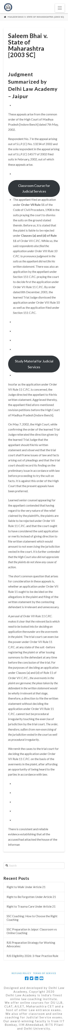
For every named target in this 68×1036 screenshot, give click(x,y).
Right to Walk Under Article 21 (26, 887)
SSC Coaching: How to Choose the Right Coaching (32, 917)
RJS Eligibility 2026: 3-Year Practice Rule (32, 956)
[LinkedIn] (36, 978)
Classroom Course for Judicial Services (34, 188)
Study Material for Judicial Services (34, 364)
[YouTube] (41, 978)
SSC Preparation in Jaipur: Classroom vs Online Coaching (32, 931)
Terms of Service (44, 973)
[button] (60, 8)
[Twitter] (31, 978)
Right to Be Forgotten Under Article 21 (31, 896)
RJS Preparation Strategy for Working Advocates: (31, 944)
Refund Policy (21, 973)
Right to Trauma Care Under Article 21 (31, 906)
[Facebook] (26, 978)
